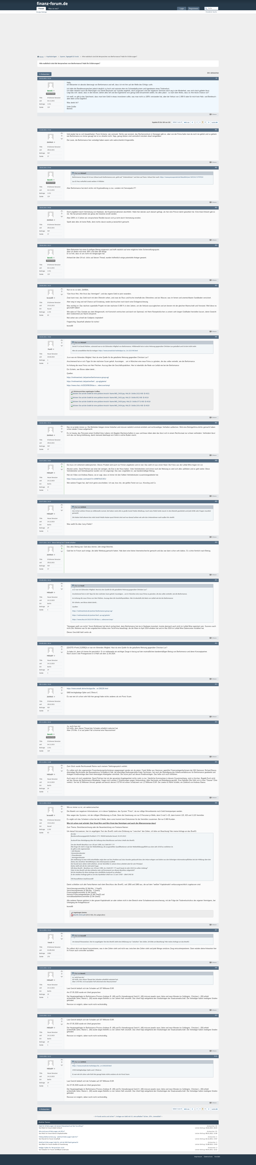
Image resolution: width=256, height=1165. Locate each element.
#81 (216, 130)
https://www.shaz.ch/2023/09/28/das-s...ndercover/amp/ (88, 385)
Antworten (44, 74)
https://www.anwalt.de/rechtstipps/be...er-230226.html (87, 689)
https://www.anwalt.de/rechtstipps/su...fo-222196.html (118, 351)
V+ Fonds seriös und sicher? (105, 1116)
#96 (216, 803)
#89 (216, 501)
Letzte (214, 122)
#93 (216, 684)
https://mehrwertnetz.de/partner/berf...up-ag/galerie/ (86, 381)
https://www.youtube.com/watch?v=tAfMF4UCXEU (86, 479)
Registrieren (193, 9)
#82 (216, 167)
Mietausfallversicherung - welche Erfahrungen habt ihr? (58, 1137)
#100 (215, 1056)
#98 (216, 968)
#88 (216, 460)
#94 (216, 722)
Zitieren (214, 114)
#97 (216, 930)
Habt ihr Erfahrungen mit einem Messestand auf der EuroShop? (61, 1126)
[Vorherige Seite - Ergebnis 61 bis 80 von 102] (192, 122)
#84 (216, 245)
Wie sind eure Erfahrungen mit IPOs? (52, 1131)
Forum (41, 9)
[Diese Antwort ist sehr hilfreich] (61, 133)
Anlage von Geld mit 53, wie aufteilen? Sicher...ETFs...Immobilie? (138, 1116)
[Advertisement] (128, 34)
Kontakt (217, 1157)
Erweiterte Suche (211, 12)
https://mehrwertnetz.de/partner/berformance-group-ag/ (88, 377)
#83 (216, 207)
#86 (216, 337)
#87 (216, 423)
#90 (216, 542)
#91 (216, 580)
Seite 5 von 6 (177, 122)
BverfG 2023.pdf (79, 915)
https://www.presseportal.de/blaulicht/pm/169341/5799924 (181, 177)
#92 (216, 643)
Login (182, 9)
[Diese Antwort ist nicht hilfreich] (61, 139)
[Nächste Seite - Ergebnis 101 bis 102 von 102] (209, 122)
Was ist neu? (53, 9)
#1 (216, 78)
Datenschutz (208, 1157)
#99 (216, 1015)
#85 (216, 285)
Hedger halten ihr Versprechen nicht (51, 1148)
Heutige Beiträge (41, 12)
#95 (216, 762)
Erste (187, 122)
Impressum (198, 1157)
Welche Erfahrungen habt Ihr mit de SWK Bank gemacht (58, 1142)
